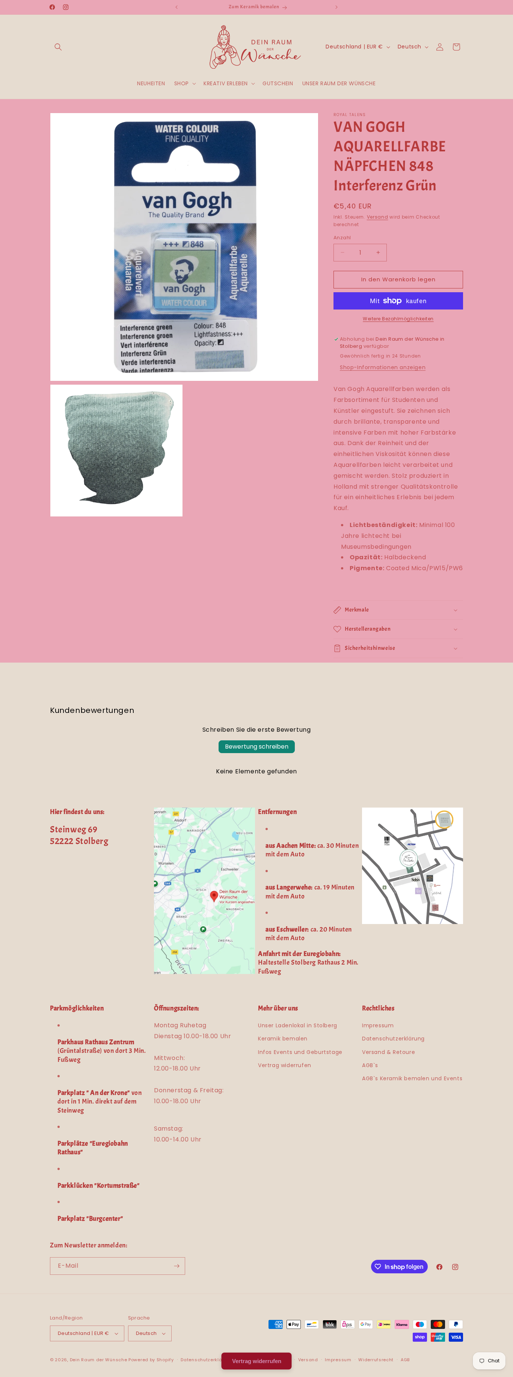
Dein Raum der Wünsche (98, 1360)
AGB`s (370, 1065)
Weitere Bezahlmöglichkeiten (398, 319)
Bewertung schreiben (256, 746)
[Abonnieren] (176, 1266)
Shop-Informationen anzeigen (382, 367)
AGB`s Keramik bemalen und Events (412, 1078)
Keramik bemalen (283, 1038)
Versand (377, 217)
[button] (58, 47)
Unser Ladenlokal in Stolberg (297, 1025)
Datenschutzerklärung (393, 1038)
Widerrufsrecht (376, 1360)
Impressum (378, 1025)
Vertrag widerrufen (284, 1065)
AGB (405, 1360)
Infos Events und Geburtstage (300, 1052)
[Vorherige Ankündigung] (176, 7)
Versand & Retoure (388, 1052)
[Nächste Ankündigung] (336, 7)
